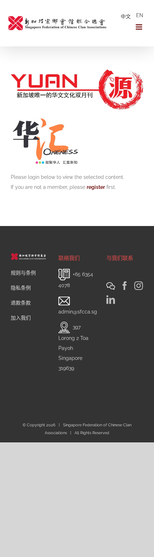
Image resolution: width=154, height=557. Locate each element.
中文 (126, 16)
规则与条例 (23, 273)
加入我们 (21, 318)
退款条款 (21, 303)
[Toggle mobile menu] (139, 27)
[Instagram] (138, 285)
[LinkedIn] (110, 299)
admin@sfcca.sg (77, 312)
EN (139, 15)
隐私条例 (21, 288)
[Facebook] (124, 285)
